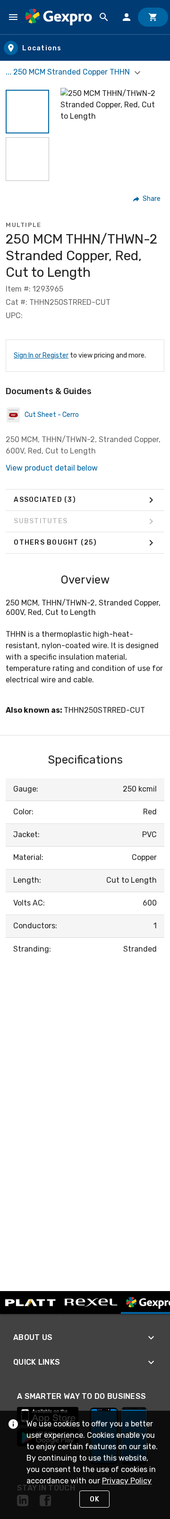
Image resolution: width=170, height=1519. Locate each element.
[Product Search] (104, 17)
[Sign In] (126, 17)
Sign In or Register (41, 355)
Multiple (23, 224)
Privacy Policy (127, 1480)
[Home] (59, 17)
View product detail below (52, 467)
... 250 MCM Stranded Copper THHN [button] (69, 71)
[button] (27, 111)
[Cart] (153, 17)
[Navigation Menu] (13, 17)
